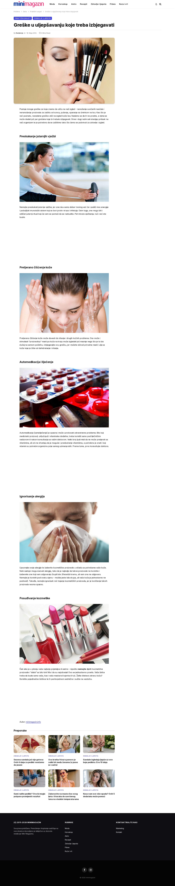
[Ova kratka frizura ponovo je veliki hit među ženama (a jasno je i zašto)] (64, 744)
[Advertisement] (64, 238)
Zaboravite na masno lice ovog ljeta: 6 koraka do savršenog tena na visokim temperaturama (63, 796)
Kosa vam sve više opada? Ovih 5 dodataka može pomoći (99, 795)
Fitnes (113, 4)
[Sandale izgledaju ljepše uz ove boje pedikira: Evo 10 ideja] (99, 744)
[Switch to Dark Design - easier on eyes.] (156, 4)
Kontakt (119, 832)
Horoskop (63, 4)
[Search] (160, 4)
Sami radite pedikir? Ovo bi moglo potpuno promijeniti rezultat (29, 795)
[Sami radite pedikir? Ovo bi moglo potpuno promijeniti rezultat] (29, 778)
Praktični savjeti (23, 18)
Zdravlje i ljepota (98, 4)
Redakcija (19, 33)
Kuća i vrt (123, 4)
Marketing (120, 828)
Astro (74, 4)
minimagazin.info (33, 722)
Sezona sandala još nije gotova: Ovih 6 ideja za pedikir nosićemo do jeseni (29, 762)
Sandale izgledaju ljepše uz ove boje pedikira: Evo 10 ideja (98, 760)
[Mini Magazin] (29, 4)
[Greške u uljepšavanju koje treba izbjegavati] (64, 71)
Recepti (83, 4)
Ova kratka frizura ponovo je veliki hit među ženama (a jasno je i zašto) (63, 762)
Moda (52, 4)
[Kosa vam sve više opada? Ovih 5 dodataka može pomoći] (99, 778)
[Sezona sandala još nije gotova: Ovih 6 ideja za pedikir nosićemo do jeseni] (29, 744)
